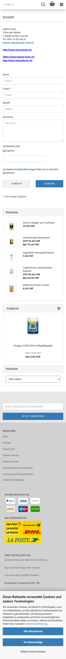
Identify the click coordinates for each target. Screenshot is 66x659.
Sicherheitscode (11, 146)
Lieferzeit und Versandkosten (18, 474)
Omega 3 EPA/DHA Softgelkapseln (33, 345)
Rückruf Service (11, 455)
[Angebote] (58, 308)
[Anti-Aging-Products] (7, 4)
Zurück (16, 183)
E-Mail (6, 88)
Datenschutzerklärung (35, 623)
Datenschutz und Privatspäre (18, 467)
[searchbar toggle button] (43, 4)
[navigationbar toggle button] (61, 4)
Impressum (9, 449)
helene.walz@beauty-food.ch (18, 42)
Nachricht (8, 117)
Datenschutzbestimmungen (21, 169)
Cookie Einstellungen (13, 480)
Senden (50, 183)
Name (6, 74)
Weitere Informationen (33, 651)
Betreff (6, 102)
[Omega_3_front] (33, 327)
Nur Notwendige (33, 642)
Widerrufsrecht (10, 461)
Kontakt (7, 442)
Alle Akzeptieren (33, 631)
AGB (5, 436)
